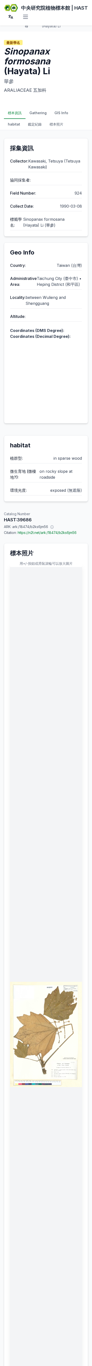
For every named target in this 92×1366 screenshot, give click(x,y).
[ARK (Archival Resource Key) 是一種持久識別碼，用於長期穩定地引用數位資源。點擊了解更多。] (52, 526)
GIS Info (61, 113)
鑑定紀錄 (35, 124)
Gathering (38, 113)
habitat (14, 124)
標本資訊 (15, 113)
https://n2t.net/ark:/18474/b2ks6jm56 (47, 532)
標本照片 (56, 124)
